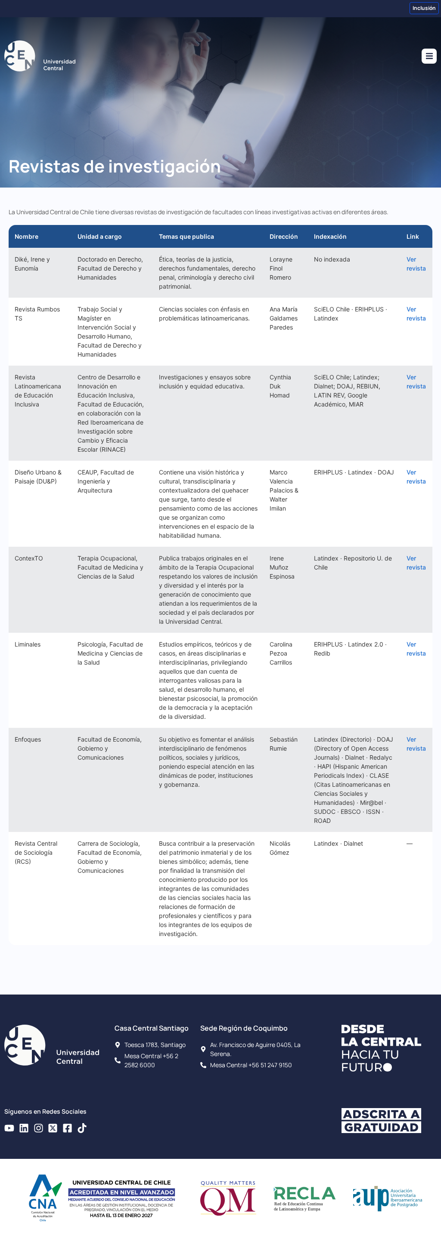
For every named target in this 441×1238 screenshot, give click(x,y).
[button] (429, 56)
